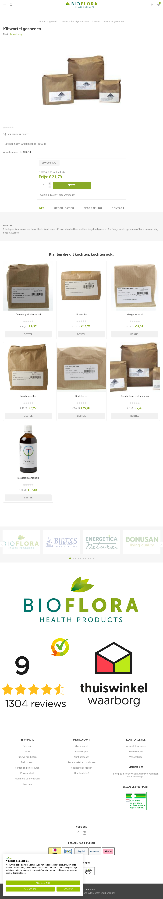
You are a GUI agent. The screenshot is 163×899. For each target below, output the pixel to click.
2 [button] (73, 558)
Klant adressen (81, 757)
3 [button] (75, 558)
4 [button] (78, 558)
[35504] (28, 367)
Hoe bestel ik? (81, 773)
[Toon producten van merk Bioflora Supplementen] (21, 542)
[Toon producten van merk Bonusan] (141, 542)
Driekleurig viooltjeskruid (28, 314)
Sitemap (27, 746)
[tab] (41, 208)
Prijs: (43, 177)
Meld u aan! (27, 762)
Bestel (72, 185)
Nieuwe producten (27, 757)
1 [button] (70, 558)
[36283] (81, 367)
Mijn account (81, 746)
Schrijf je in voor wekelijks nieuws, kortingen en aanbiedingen (136, 775)
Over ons (27, 784)
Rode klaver (81, 396)
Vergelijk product (18, 134)
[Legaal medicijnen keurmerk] (136, 809)
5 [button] (80, 558)
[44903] (28, 449)
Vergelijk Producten (136, 746)
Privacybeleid (27, 773)
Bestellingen (81, 751)
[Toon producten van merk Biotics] (61, 542)
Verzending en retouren (27, 767)
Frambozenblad (28, 396)
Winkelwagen (136, 751)
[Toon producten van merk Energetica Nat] (101, 542)
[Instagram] (84, 833)
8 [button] (88, 558)
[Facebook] (78, 833)
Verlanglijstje (135, 757)
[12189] (81, 286)
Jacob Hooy (15, 34)
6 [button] (83, 558)
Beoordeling (93, 208)
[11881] (28, 286)
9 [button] (90, 558)
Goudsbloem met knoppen (135, 396)
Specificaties (64, 208)
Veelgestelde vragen (81, 767)
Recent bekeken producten (82, 762)
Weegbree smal (135, 314)
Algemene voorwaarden (27, 778)
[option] (21, 542)
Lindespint (81, 314)
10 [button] (93, 558)
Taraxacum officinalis (28, 477)
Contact (118, 208)
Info (42, 208)
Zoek (27, 751)
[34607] (135, 286)
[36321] (135, 367)
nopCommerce (87, 889)
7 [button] (85, 558)
